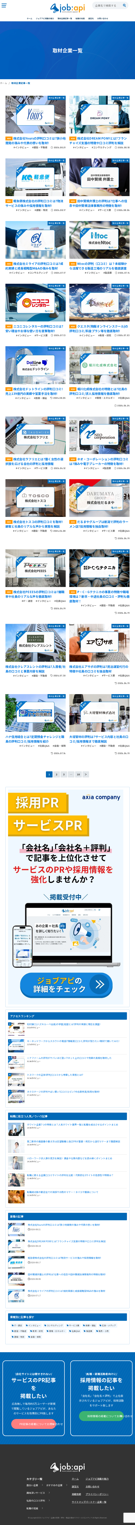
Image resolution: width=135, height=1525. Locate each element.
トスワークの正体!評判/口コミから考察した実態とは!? (55, 1074)
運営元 (91, 18)
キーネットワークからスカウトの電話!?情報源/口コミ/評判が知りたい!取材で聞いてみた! (73, 1041)
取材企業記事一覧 (65, 18)
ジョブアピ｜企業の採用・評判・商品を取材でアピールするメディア (66, 1517)
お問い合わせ (102, 18)
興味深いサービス (36, 1492)
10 (78, 774)
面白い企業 (32, 1485)
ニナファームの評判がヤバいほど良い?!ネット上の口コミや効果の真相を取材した (69, 1058)
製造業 (89, 1331)
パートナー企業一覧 (96, 1502)
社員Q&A (76, 1331)
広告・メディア (109, 1325)
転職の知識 (80, 18)
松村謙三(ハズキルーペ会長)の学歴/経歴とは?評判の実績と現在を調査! (63, 1024)
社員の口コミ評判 (36, 1500)
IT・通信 (18, 1325)
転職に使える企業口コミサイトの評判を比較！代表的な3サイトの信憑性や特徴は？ (70, 1175)
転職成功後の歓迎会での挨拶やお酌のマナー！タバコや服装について (62, 1192)
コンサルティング (55, 1325)
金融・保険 (36, 1336)
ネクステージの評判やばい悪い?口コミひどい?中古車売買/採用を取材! (63, 1091)
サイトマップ (79, 1502)
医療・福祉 (91, 1325)
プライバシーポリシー (97, 1494)
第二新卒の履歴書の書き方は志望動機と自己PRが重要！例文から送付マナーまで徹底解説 (73, 1141)
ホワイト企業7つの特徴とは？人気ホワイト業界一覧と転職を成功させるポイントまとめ (72, 1124)
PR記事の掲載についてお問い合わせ (37, 1424)
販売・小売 (104, 1331)
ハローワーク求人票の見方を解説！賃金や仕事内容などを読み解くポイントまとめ (69, 1158)
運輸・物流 (19, 1336)
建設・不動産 (20, 1331)
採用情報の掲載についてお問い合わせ (105, 1416)
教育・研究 (38, 1331)
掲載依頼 (76, 1494)
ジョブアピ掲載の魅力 (45, 18)
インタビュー (34, 1325)
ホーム (29, 18)
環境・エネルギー (57, 1331)
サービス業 (74, 1325)
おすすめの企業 (54, 1485)
